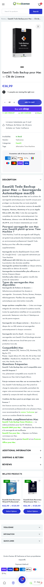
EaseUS (18, 143)
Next (40, 498)
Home (3, 19)
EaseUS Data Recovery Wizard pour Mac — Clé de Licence (32, 501)
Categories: (6, 143)
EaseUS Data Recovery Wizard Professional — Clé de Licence (11, 501)
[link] (18, 481)
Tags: (4, 146)
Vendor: (5, 140)
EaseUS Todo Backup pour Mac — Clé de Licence (21, 74)
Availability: (6, 136)
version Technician (27, 412)
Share (39, 113)
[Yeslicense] (21, 4)
